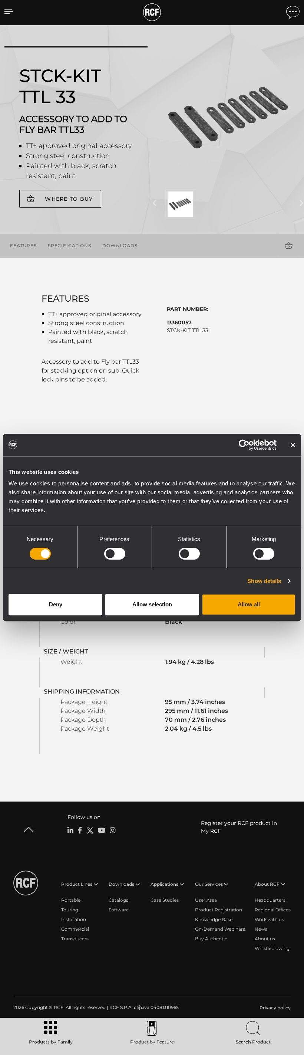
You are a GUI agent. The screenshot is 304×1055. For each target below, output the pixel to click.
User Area (206, 900)
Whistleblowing (272, 948)
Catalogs (118, 900)
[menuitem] (274, 1008)
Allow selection (152, 604)
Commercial (75, 929)
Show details (264, 581)
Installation (73, 919)
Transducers (75, 938)
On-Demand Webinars (220, 929)
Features (23, 245)
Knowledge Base (213, 919)
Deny (55, 604)
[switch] (114, 554)
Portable (70, 900)
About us (265, 938)
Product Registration (218, 910)
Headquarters (270, 900)
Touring (69, 910)
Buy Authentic (211, 938)
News (261, 929)
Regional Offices (273, 910)
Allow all (249, 604)
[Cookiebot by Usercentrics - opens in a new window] (244, 444)
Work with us (269, 919)
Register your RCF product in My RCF (239, 827)
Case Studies (165, 900)
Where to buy (69, 199)
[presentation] (154, 203)
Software (119, 910)
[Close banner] (292, 445)
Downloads (120, 245)
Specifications (69, 245)
